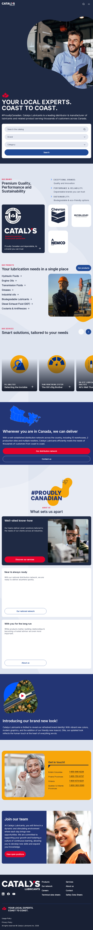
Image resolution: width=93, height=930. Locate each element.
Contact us (46, 459)
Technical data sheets (51, 895)
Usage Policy (6, 918)
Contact (69, 890)
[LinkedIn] (3, 894)
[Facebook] (8, 894)
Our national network (26, 611)
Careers (45, 890)
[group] (19, 364)
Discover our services (25, 559)
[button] (81, 331)
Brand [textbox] (10, 137)
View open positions (15, 854)
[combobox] (46, 137)
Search (46, 152)
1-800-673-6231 (76, 781)
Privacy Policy (7, 922)
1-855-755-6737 (76, 776)
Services (69, 882)
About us (25, 663)
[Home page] (8, 4)
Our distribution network (46, 451)
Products (45, 882)
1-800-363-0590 (76, 785)
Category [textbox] (11, 144)
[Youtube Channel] (13, 894)
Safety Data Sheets (74, 895)
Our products (83, 268)
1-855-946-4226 (76, 772)
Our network (47, 886)
